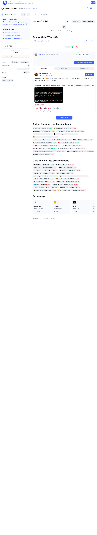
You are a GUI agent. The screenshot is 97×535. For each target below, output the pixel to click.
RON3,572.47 (44, 173)
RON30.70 (66, 164)
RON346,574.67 (45, 167)
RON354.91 (46, 176)
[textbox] (56, 57)
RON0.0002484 (72, 190)
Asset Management (7, 80)
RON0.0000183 (68, 181)
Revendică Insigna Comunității (13, 38)
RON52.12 (45, 181)
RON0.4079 (66, 173)
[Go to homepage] (9, 8)
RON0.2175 (44, 164)
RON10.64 (74, 176)
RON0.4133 (68, 179)
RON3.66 (42, 184)
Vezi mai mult (89, 41)
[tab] (67, 21)
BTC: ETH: (31, 8)
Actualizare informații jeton (12, 32)
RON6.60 (68, 167)
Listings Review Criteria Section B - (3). (15, 24)
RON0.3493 (45, 190)
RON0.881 (71, 187)
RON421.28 (70, 170)
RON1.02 (44, 179)
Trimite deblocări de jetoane (12, 35)
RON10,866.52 (46, 170)
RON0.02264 (46, 187)
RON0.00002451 (66, 184)
